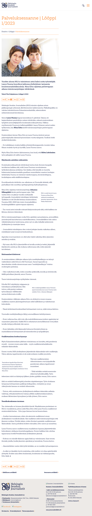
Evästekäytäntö (15, 511)
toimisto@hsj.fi (16, 500)
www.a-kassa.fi (73, 501)
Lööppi (11, 32)
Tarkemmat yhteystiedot (11, 502)
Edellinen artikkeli (10, 472)
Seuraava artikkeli (51, 472)
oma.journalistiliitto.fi (53, 510)
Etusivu (4, 32)
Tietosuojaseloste (28, 511)
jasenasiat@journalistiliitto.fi (55, 507)
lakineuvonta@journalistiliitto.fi (56, 496)
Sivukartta (5, 511)
